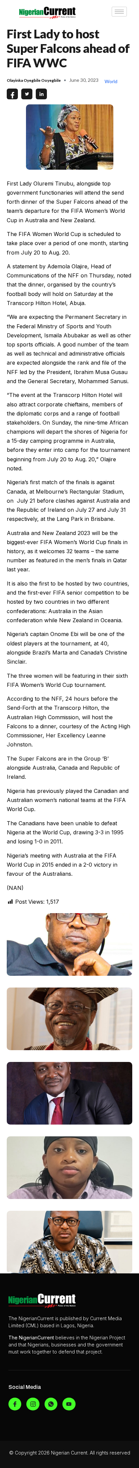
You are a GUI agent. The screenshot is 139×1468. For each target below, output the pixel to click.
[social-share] (12, 94)
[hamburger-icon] (119, 11)
